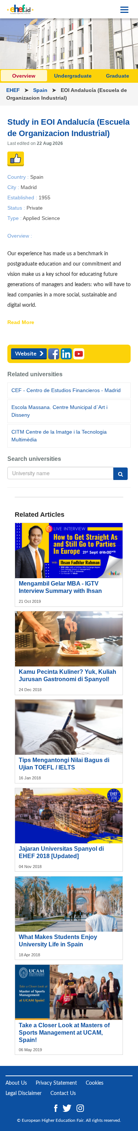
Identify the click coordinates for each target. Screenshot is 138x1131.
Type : (15, 218)
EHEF (13, 90)
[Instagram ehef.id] (80, 1107)
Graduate (117, 76)
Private (34, 208)
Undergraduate (73, 76)
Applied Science (41, 218)
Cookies (94, 1083)
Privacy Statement (56, 1083)
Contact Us (63, 1093)
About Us (16, 1083)
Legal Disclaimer (24, 1093)
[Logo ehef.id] (20, 9)
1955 (44, 197)
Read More (20, 322)
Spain (41, 90)
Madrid (29, 186)
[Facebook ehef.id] (56, 1107)
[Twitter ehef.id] (68, 1107)
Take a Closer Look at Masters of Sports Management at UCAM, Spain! (64, 1032)
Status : (16, 208)
